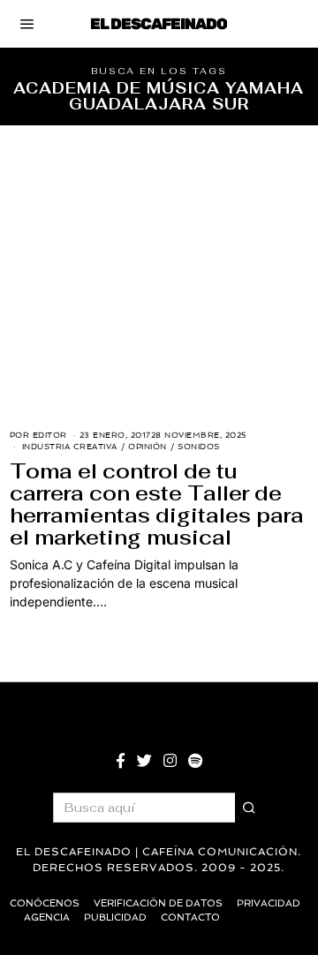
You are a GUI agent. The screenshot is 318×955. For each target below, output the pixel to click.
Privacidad (268, 903)
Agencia (47, 917)
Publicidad (115, 917)
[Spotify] (195, 760)
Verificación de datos (158, 903)
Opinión (147, 446)
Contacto (190, 917)
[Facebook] (120, 760)
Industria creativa (69, 446)
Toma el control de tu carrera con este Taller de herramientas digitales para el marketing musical (157, 504)
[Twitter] (144, 760)
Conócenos (45, 903)
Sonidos (199, 446)
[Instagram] (170, 760)
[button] (250, 808)
